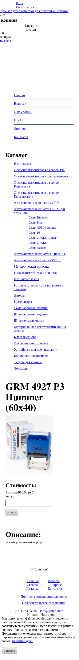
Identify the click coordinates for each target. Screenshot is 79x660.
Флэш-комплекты (26, 279)
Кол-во (9, 496)
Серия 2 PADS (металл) (43, 237)
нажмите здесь (22, 641)
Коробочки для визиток (31, 356)
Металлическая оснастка (31, 266)
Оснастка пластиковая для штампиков (41, 176)
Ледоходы (21, 368)
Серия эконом (37, 247)
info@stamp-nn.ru (52, 611)
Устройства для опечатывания (35, 349)
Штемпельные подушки (31, 314)
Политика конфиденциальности (44, 596)
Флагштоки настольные (31, 343)
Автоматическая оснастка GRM (37, 202)
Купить (12, 512)
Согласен (9, 650)
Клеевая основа (25, 337)
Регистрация (25, 7)
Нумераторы (23, 301)
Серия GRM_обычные (42, 227)
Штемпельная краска (29, 320)
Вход (19, 3)
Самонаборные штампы (31, 308)
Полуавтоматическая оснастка (36, 273)
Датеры (19, 295)
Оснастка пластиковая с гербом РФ (39, 170)
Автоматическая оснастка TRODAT (40, 254)
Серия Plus (35, 222)
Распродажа (22, 163)
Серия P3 (34, 232)
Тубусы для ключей (28, 362)
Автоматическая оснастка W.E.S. (37, 260)
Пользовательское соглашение (43, 603)
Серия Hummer (38, 217)
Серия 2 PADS (38, 242)
